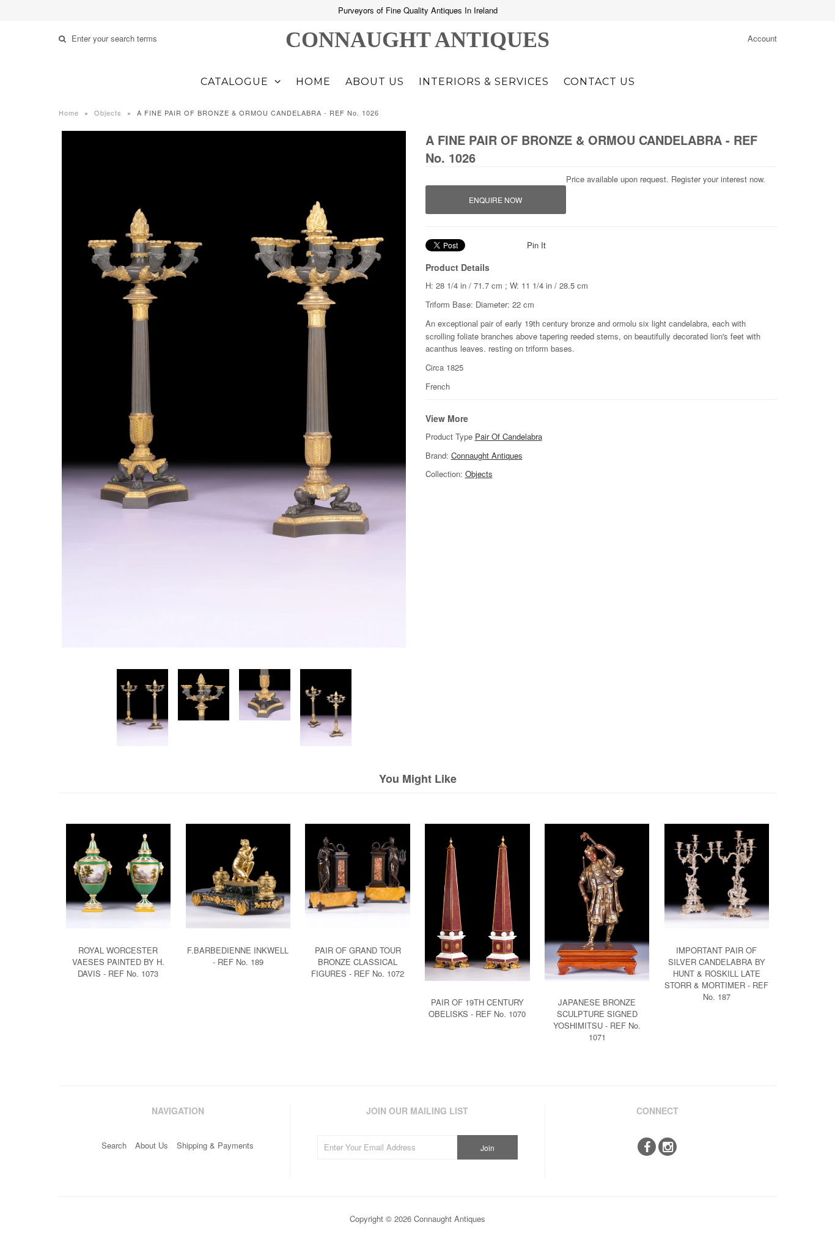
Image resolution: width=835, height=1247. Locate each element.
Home (313, 81)
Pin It (536, 245)
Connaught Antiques (417, 40)
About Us (374, 81)
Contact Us (599, 81)
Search (114, 1145)
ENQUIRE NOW (495, 199)
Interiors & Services (484, 81)
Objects (108, 112)
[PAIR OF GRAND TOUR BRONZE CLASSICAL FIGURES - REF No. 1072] (357, 937)
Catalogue (234, 81)
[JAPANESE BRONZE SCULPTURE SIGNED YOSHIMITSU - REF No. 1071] (597, 990)
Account (762, 38)
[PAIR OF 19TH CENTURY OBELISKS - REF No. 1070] (477, 990)
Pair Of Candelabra (508, 436)
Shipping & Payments (215, 1145)
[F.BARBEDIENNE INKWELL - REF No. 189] (238, 937)
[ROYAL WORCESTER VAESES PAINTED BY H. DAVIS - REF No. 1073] (118, 937)
